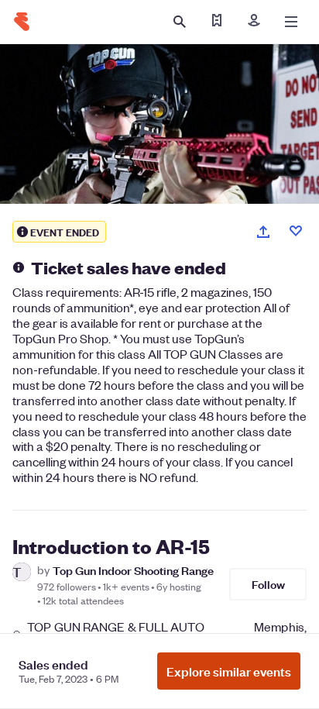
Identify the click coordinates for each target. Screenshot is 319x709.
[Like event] (296, 231)
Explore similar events (228, 671)
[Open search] (179, 22)
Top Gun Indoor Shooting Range (133, 570)
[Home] (21, 21)
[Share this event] (263, 231)
